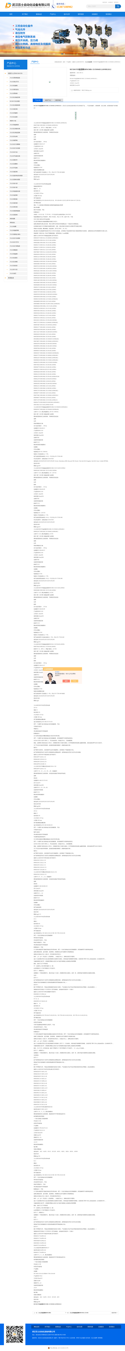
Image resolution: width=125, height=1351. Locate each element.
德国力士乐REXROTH (15, 73)
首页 (10, 14)
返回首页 (105, 2)
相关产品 (48, 100)
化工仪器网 (94, 1338)
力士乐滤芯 (13, 273)
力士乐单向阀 (13, 207)
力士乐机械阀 (13, 85)
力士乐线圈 (13, 226)
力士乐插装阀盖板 (15, 211)
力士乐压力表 (13, 152)
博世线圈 (12, 218)
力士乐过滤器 (13, 117)
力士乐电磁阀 (13, 254)
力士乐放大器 (13, 183)
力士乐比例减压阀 (15, 97)
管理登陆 (100, 1338)
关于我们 (25, 14)
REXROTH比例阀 (15, 101)
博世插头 (12, 222)
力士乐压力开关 (14, 242)
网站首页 (36, 1327)
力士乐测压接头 (14, 89)
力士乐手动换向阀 (15, 156)
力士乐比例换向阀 (15, 128)
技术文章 (67, 14)
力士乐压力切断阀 (15, 144)
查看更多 (11, 278)
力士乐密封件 (13, 160)
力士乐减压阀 (13, 171)
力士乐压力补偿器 (15, 148)
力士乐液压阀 (13, 109)
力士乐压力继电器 (15, 246)
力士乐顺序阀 (13, 140)
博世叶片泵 (13, 121)
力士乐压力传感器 (15, 238)
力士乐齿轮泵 (13, 265)
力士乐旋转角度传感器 (16, 175)
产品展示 (68, 62)
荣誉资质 (81, 14)
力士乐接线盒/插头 (15, 234)
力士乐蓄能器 (13, 250)
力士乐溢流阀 (13, 195)
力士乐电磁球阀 (14, 230)
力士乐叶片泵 (13, 269)
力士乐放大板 (13, 187)
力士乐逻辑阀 (13, 93)
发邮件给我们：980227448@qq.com (82, 90)
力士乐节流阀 (13, 167)
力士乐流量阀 (13, 164)
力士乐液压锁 (13, 203)
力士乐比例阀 (13, 261)
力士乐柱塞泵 (13, 258)
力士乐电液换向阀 (15, 191)
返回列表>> (115, 1312)
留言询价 (58, 100)
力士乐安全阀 (13, 136)
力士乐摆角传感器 (15, 179)
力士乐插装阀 (13, 214)
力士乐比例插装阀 (15, 105)
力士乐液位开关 (14, 81)
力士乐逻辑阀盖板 (15, 77)
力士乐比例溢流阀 (15, 132)
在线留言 (110, 2)
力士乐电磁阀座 (14, 124)
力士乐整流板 (13, 199)
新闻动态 (39, 14)
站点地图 (82, 1338)
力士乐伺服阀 (13, 113)
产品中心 (53, 14)
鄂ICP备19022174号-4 (64, 1338)
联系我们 (116, 2)
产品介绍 (37, 100)
